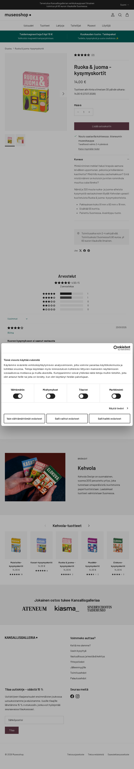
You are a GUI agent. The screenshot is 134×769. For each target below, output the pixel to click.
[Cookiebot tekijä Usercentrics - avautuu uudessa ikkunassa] (116, 348)
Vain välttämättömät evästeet (24, 418)
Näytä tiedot (116, 408)
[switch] (50, 396)
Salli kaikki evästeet (109, 418)
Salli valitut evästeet (67, 418)
